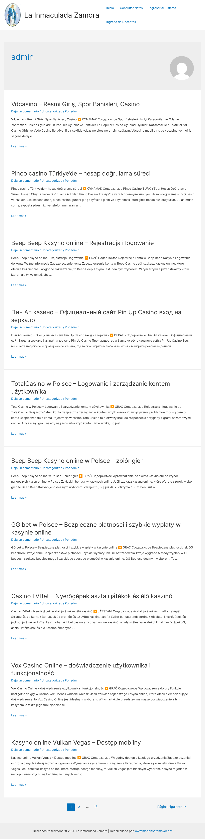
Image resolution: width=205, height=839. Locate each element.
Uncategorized (51, 111)
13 (95, 807)
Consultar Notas (131, 8)
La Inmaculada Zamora (61, 15)
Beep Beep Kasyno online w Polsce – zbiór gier (77, 460)
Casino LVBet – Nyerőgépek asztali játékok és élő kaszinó (91, 596)
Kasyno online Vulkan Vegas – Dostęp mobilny (76, 742)
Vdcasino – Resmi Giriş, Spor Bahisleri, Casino (75, 104)
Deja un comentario (25, 111)
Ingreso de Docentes (121, 22)
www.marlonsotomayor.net (153, 831)
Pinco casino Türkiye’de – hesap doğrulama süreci (81, 173)
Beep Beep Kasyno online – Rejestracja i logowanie (82, 242)
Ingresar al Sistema (162, 8)
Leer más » (19, 146)
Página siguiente (171, 807)
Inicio (110, 8)
